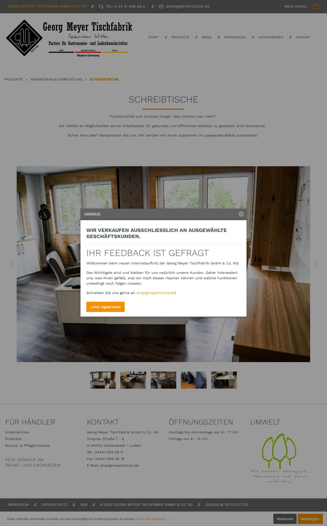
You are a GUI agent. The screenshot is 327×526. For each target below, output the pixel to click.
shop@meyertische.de (155, 293)
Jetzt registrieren (105, 307)
